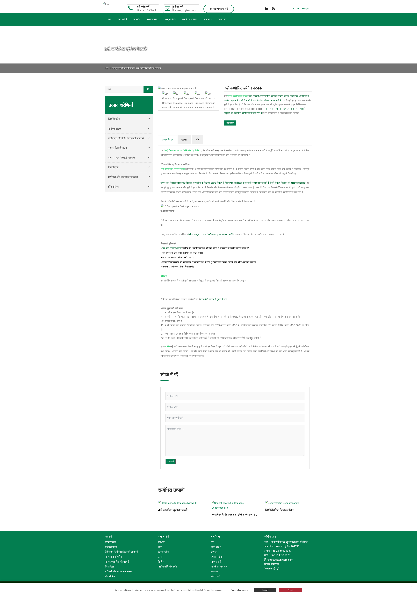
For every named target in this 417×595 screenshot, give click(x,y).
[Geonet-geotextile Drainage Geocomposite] (235, 505)
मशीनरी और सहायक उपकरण (123, 177)
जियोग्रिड (113, 167)
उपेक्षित (161, 542)
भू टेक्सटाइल (114, 128)
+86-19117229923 (146, 10)
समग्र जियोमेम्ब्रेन (117, 148)
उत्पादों (136, 19)
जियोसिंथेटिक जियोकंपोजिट (279, 510)
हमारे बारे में (122, 19)
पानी (160, 547)
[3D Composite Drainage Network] (181, 503)
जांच (197, 139)
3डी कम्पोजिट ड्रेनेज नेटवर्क (172, 510)
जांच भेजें (170, 461)
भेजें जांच (230, 123)
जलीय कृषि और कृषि (167, 566)
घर (109, 19)
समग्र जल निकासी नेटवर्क (123, 68)
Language (301, 8)
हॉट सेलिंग (113, 186)
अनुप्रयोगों (169, 19)
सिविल (161, 561)
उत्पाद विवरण (167, 139)
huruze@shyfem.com (184, 10)
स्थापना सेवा (152, 19)
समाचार (207, 19)
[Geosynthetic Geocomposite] (288, 503)
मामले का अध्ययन (189, 19)
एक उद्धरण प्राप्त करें (219, 8)
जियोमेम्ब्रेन (114, 119)
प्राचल (184, 139)
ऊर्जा (160, 556)
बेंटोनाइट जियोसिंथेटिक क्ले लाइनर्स (126, 138)
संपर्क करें (222, 19)
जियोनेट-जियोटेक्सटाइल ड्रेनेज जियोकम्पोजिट (235, 514)
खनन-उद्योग (163, 551)
